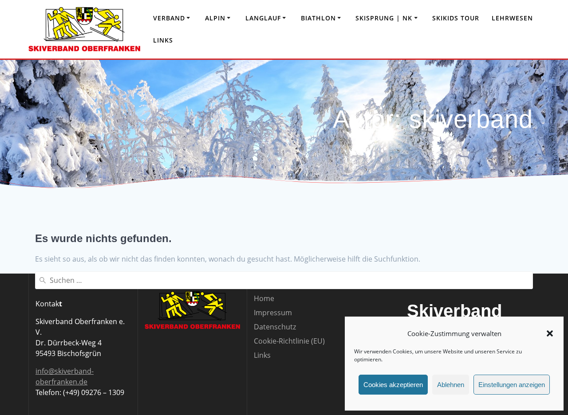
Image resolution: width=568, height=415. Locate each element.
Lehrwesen (512, 18)
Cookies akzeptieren (393, 384)
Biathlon (318, 18)
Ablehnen (450, 384)
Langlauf (263, 18)
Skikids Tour (455, 18)
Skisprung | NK (383, 18)
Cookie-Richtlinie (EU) (289, 341)
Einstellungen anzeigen (511, 384)
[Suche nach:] (284, 280)
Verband (169, 18)
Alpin (215, 18)
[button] (549, 333)
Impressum (273, 312)
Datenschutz (275, 327)
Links (163, 40)
